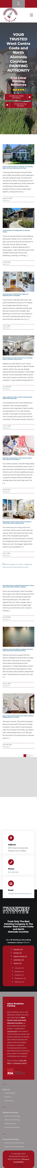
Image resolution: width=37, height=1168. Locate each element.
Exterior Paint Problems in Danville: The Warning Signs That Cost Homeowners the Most (18, 167)
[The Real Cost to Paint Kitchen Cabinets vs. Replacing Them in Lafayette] (18, 282)
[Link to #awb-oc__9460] (31, 15)
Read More (6, 200)
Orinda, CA (18, 953)
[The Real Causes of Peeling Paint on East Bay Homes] (18, 218)
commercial (12, 1031)
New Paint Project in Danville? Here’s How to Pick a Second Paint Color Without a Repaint (18, 586)
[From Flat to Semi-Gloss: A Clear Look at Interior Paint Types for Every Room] (18, 446)
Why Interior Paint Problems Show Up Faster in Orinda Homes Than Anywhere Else (17, 522)
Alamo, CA (17, 963)
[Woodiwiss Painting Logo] (10, 8)
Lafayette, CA (19, 960)
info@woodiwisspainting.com (20, 893)
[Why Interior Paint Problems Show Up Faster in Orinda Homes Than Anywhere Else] (18, 509)
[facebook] (15, 1166)
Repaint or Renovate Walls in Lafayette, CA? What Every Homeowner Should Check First (18, 650)
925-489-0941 (13, 872)
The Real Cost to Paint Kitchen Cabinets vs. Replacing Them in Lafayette (16, 294)
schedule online (19, 1063)
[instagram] (18, 1166)
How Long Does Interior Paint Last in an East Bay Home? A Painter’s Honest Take (18, 358)
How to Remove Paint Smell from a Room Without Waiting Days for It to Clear (18, 716)
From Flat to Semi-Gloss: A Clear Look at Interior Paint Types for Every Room (17, 458)
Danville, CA (18, 949)
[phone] (22, 1166)
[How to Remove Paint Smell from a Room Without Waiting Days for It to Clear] (18, 703)
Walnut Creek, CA (20, 956)
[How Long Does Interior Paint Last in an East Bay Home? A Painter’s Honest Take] (18, 345)
